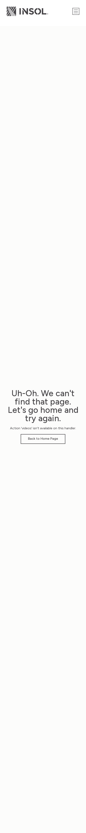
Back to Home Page (43, 439)
